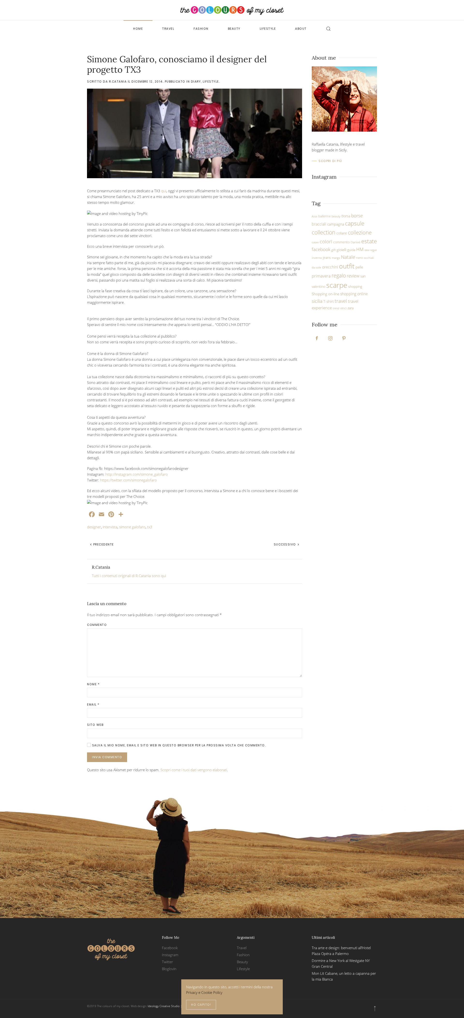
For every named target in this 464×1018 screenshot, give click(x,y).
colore (315, 242)
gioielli (341, 249)
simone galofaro (132, 526)
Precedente (103, 544)
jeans (327, 257)
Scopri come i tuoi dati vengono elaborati (193, 769)
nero (359, 257)
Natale (348, 257)
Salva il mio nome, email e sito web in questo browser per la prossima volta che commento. (178, 745)
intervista (110, 526)
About (301, 29)
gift (333, 250)
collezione (360, 232)
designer (94, 526)
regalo (339, 275)
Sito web (95, 725)
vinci (343, 308)
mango (336, 258)
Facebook (170, 947)
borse (357, 215)
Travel (168, 29)
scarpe (336, 285)
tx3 (149, 526)
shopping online (354, 294)
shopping (355, 286)
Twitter (167, 961)
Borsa (345, 216)
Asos (314, 216)
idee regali (370, 250)
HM (359, 249)
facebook (321, 249)
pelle (359, 267)
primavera (321, 276)
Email (93, 704)
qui (163, 190)
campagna (335, 224)
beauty (336, 216)
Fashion (201, 29)
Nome (93, 684)
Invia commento (107, 757)
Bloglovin (169, 968)
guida (351, 249)
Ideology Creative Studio (164, 1006)
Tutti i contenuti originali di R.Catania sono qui (129, 575)
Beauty (234, 29)
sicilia (317, 301)
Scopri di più (330, 161)
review (353, 276)
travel (341, 300)
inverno (317, 258)
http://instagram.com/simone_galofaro (136, 474)
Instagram (170, 954)
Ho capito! (201, 1005)
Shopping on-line (325, 293)
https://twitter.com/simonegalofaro (128, 480)
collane (341, 233)
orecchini (330, 267)
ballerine (324, 216)
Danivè (355, 242)
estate (369, 241)
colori (326, 241)
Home (138, 29)
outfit (347, 266)
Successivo (285, 544)
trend (336, 308)
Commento (97, 625)
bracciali (319, 224)
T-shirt (328, 301)
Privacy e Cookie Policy (204, 992)
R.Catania (118, 81)
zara (351, 308)
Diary (196, 81)
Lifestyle (268, 29)
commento (341, 242)
